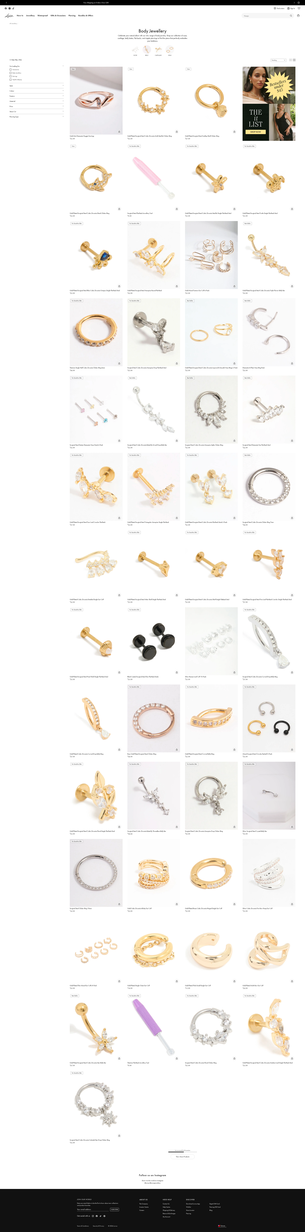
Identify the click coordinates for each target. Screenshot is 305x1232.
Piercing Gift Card (215, 1207)
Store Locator (190, 1210)
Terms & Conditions (83, 1226)
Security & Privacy (98, 1226)
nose (185, 35)
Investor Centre (143, 1207)
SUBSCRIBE (114, 1209)
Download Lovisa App (193, 1204)
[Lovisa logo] (9, 15)
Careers (141, 1210)
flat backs (137, 38)
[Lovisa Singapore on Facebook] (6, 8)
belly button (129, 38)
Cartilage (158, 55)
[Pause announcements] (298, 2)
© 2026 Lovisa (112, 1226)
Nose (135, 55)
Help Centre (166, 1207)
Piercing (188, 1213)
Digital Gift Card (214, 1204)
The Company (143, 1204)
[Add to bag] (119, 132)
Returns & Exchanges (169, 1213)
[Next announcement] (294, 2)
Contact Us (166, 1204)
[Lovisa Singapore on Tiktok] (13, 8)
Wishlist (188, 1207)
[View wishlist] (299, 8)
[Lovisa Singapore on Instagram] (10, 8)
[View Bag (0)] (297, 15)
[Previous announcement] (7, 2)
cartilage (121, 38)
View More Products (182, 1157)
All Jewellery (13, 23)
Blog (210, 1210)
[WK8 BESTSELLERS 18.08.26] (269, 101)
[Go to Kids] (291, 15)
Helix (169, 55)
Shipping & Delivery (169, 1210)
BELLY (146, 55)
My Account (166, 1217)
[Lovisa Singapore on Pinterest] (104, 1216)
